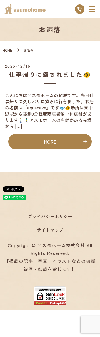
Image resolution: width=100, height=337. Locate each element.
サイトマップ (50, 230)
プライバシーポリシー (50, 216)
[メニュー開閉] (92, 9)
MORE (50, 141)
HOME (7, 50)
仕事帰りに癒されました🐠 (50, 74)
